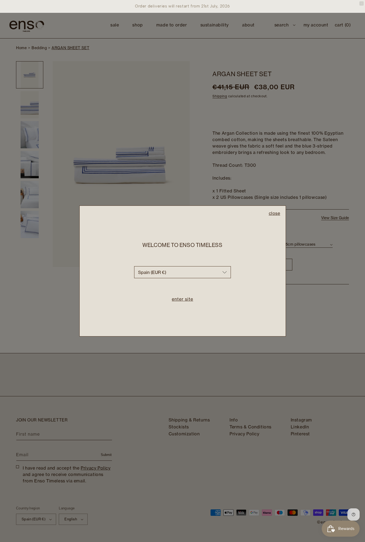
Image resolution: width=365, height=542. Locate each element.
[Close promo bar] (361, 3)
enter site (182, 299)
